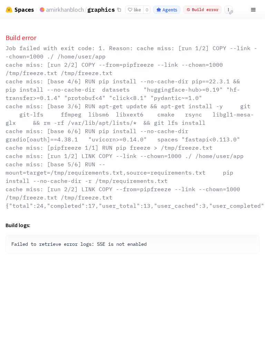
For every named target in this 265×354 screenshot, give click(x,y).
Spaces (24, 9)
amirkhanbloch (65, 9)
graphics (101, 9)
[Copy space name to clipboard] (119, 10)
